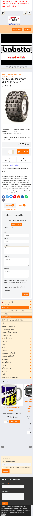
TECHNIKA (5, 359)
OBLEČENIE (5, 341)
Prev (2, 447)
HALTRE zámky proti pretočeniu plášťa (12, 320)
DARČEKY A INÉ (7, 338)
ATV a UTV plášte (6, 317)
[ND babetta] (16, 64)
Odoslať (25, 294)
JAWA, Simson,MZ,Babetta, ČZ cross (11, 377)
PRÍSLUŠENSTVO (6, 368)
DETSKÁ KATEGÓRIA (7, 335)
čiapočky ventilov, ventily (9, 326)
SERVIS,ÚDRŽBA (6, 362)
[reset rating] (17, 287)
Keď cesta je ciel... (14, 24)
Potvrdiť (3, 514)
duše (3, 323)
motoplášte (5, 314)
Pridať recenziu (16, 224)
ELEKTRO (4, 371)
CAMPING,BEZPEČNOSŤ (8, 353)
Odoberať (5, 471)
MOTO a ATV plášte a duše (9, 308)
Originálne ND (6, 305)
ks (7, 422)
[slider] (17, 133)
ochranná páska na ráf (8, 329)
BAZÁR (4, 374)
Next (30, 447)
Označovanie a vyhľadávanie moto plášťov (13, 311)
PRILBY (4, 347)
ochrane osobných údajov (17, 512)
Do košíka (24, 152)
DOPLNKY (4, 365)
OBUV (3, 344)
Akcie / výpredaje (8, 302)
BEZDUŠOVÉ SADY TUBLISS (9, 332)
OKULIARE (5, 350)
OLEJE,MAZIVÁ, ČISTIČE (8, 356)
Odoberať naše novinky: (8, 461)
